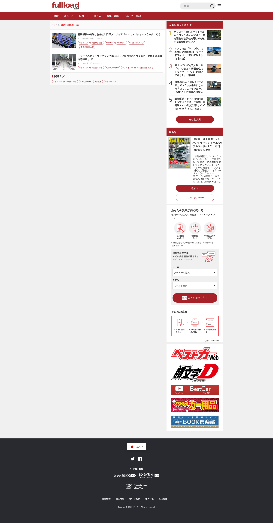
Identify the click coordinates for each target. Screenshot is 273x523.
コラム (97, 15)
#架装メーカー (112, 67)
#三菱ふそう (97, 67)
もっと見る (195, 119)
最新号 (195, 188)
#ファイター (127, 67)
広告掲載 (162, 499)
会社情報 (106, 499)
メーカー (176, 267)
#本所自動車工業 (86, 47)
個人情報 (119, 499)
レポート (84, 15)
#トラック (83, 42)
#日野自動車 (97, 42)
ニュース (69, 15)
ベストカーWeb (132, 15)
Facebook (140, 459)
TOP (56, 15)
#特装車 (109, 42)
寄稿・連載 (113, 15)
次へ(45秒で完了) (195, 297)
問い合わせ (134, 499)
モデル (175, 280)
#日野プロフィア (136, 42)
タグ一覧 (149, 499)
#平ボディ (121, 42)
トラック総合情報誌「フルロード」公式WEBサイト (65, 6)
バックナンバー (195, 197)
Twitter (133, 459)
